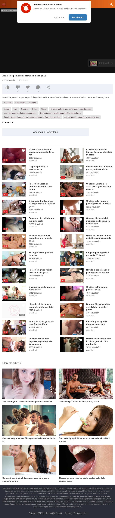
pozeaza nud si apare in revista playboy (81, 117)
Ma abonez (78, 17)
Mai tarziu (58, 17)
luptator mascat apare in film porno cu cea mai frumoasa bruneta (32, 117)
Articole (32, 513)
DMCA (40, 513)
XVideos (32, 102)
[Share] (48, 87)
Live (15, 109)
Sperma (24, 109)
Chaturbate (20, 102)
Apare (6, 109)
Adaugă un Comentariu (45, 132)
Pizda (34, 109)
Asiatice (7, 102)
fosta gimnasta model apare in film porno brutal (60, 113)
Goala (43, 109)
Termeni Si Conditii (54, 513)
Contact (68, 513)
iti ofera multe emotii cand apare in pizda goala (71, 109)
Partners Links (80, 513)
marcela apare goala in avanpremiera (20, 113)
